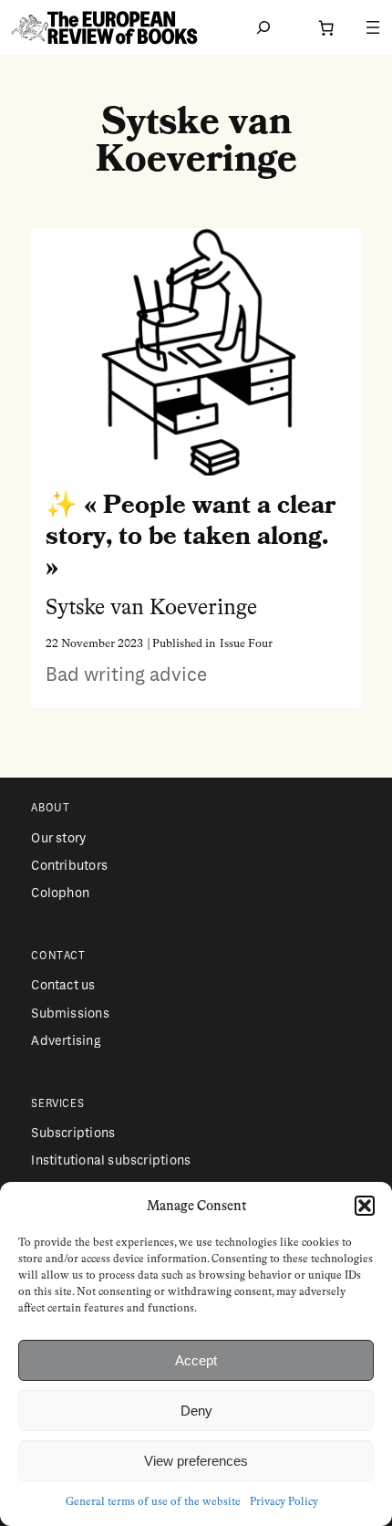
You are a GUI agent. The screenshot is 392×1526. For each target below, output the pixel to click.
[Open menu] (373, 27)
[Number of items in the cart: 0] (325, 27)
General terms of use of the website (153, 1502)
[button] (365, 1206)
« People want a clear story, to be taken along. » (190, 536)
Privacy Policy (284, 1502)
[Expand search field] (263, 27)
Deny (196, 1410)
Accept (196, 1360)
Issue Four (246, 644)
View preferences (196, 1461)
